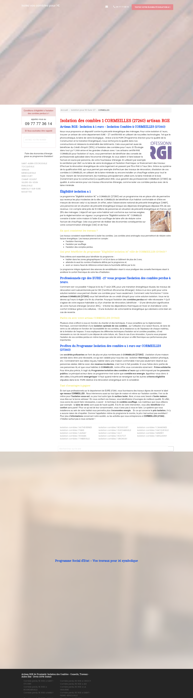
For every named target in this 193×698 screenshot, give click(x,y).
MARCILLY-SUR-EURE (31, 188)
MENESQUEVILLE (28, 172)
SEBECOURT (27, 176)
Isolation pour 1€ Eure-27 (83, 110)
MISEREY (150, 433)
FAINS (72, 430)
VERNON (25, 169)
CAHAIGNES (152, 427)
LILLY (110, 433)
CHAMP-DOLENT (29, 179)
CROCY (75, 680)
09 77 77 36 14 (122, 7)
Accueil (64, 110)
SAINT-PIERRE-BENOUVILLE (75, 694)
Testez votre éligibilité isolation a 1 (152, 7)
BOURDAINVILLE (35, 688)
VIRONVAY (113, 438)
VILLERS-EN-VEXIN (29, 182)
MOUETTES (26, 191)
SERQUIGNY (152, 435)
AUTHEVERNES (76, 427)
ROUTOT (112, 435)
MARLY (39, 692)
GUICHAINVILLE (115, 430)
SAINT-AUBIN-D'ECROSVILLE (34, 163)
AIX (73, 683)
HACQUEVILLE (153, 430)
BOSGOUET (113, 427)
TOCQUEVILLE (27, 166)
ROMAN (73, 435)
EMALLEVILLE (26, 185)
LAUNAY (73, 433)
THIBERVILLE (75, 438)
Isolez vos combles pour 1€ (40, 5)
